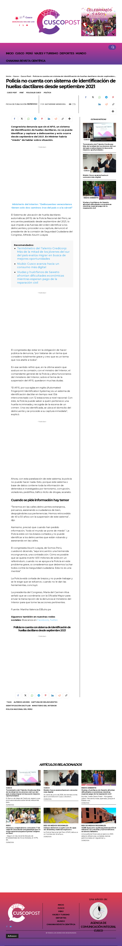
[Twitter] (23, 25)
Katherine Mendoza (55, 104)
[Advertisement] (42, 174)
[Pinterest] (113, 97)
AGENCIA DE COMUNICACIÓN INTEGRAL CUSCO (98, 926)
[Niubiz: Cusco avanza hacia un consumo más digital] (99, 163)
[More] (113, 111)
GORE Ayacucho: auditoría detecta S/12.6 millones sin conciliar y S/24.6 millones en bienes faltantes (98, 829)
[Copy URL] (113, 104)
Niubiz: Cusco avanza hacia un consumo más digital (38, 265)
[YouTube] (27, 25)
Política (47, 92)
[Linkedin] (99, 104)
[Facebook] (19, 25)
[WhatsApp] (99, 97)
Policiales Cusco (33, 92)
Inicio (8, 76)
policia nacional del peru (19, 709)
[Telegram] (106, 97)
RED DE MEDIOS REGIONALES (56, 826)
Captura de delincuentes (44, 702)
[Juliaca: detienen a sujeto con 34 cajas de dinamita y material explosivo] (61, 815)
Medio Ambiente (91, 198)
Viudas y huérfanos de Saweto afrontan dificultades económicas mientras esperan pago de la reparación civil (40, 277)
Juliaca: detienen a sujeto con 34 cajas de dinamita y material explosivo (60, 829)
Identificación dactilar (18, 706)
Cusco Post (26, 76)
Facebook (43, 620)
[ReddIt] (106, 104)
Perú (21, 92)
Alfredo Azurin (22, 702)
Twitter (54, 620)
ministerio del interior (44, 706)
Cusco (16, 76)
